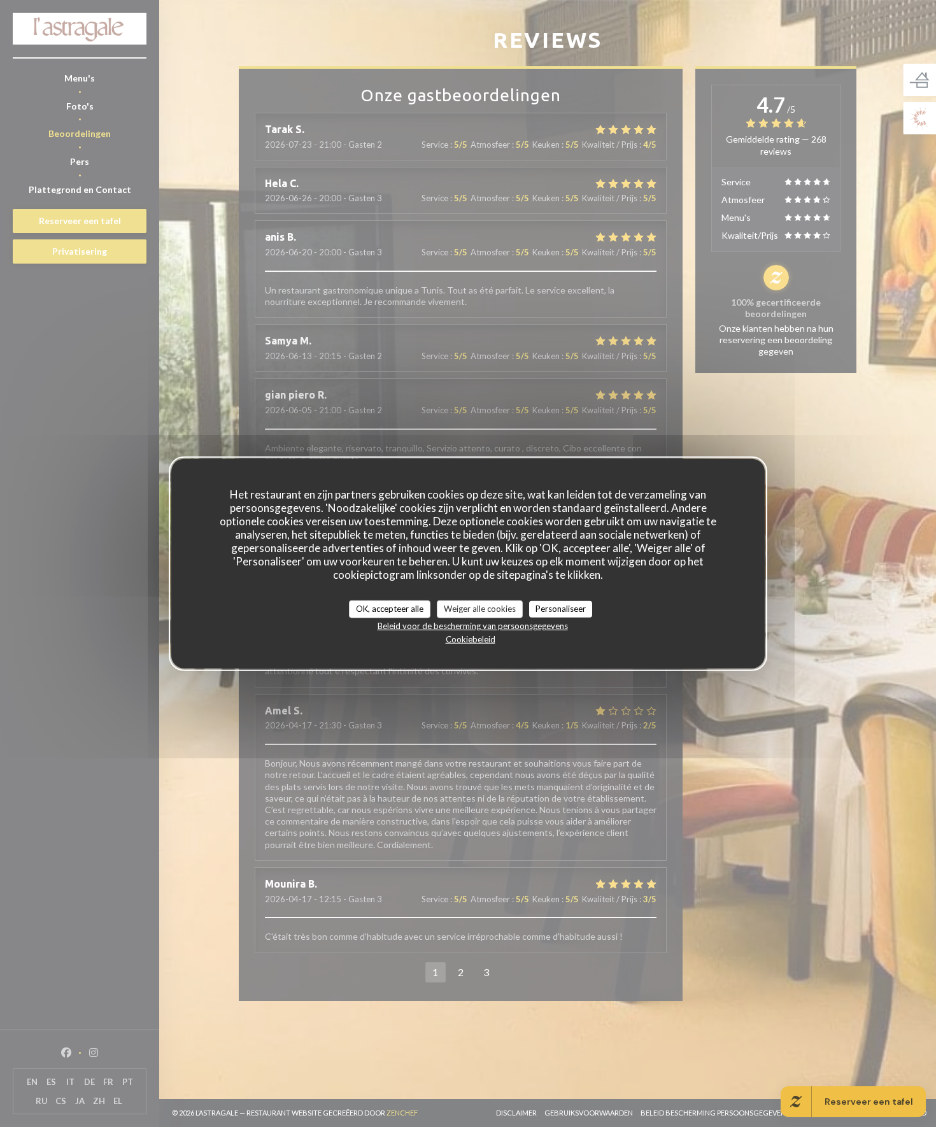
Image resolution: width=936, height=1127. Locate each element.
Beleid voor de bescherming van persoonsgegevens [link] (473, 625)
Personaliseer (560, 609)
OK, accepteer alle (389, 609)
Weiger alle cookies (480, 609)
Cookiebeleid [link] (470, 639)
